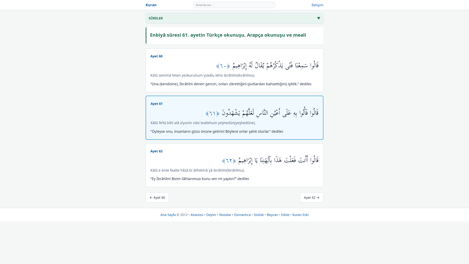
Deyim (211, 214)
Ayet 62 (156, 151)
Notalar (225, 214)
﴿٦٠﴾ (224, 66)
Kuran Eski (300, 214)
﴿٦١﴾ (213, 113)
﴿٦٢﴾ (230, 160)
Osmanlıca (242, 214)
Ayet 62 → (312, 197)
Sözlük (259, 214)
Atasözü (197, 214)
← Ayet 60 (157, 197)
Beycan (272, 214)
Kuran (151, 4)
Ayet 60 (156, 56)
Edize (285, 214)
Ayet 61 (157, 103)
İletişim (317, 5)
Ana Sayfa (168, 214)
